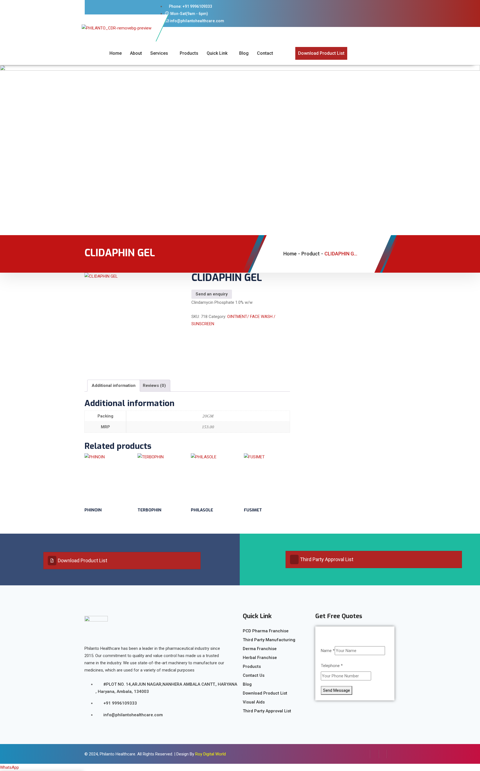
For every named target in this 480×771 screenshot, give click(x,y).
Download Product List (82, 560)
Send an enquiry (212, 294)
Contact (265, 53)
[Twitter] (374, 754)
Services (159, 53)
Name (328, 650)
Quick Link (217, 53)
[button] (9, 767)
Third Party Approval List (326, 559)
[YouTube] (391, 754)
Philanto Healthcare (117, 754)
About (136, 53)
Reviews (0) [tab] (154, 385)
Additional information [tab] (114, 385)
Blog (244, 53)
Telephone (332, 665)
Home (115, 53)
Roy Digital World (210, 754)
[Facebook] (366, 754)
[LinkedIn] (383, 754)
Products (189, 53)
